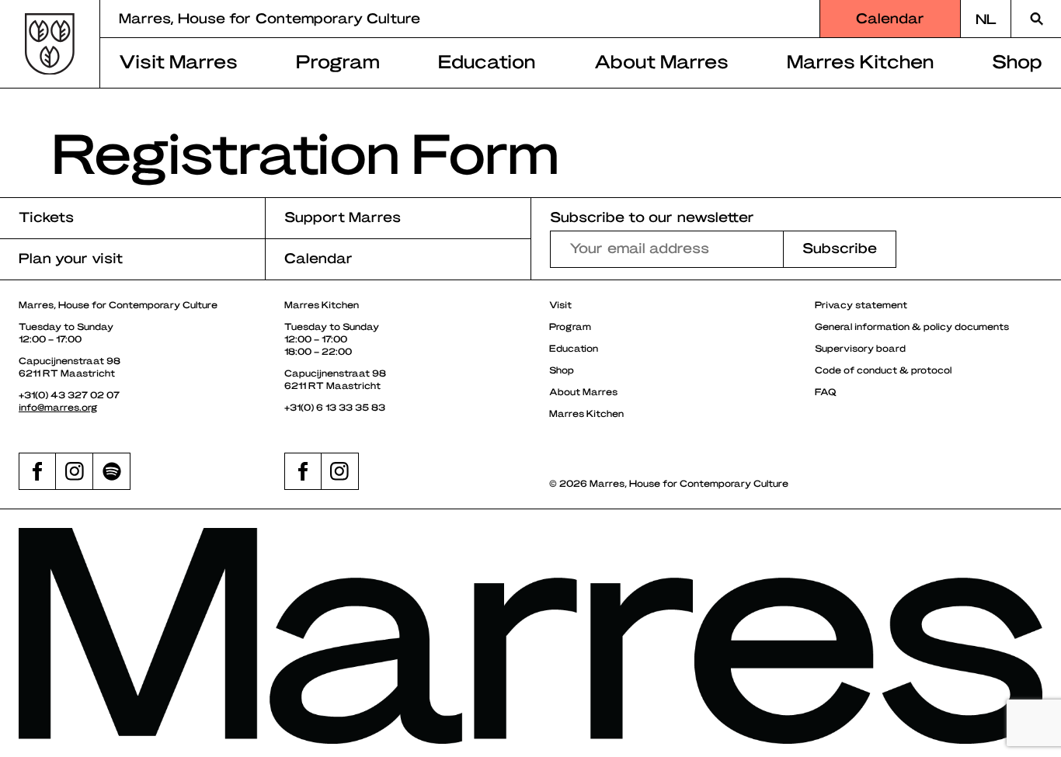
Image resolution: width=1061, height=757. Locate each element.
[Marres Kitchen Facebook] (303, 471)
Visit (560, 304)
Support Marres (342, 216)
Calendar (890, 17)
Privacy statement (861, 304)
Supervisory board (860, 347)
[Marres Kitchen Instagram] (340, 471)
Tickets (46, 216)
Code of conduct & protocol (883, 369)
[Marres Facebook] (37, 471)
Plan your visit (71, 257)
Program (338, 60)
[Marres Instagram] (74, 471)
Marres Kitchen (860, 60)
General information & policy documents (912, 326)
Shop (1017, 60)
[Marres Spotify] (111, 471)
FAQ (826, 391)
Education (486, 60)
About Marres (661, 60)
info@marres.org (58, 406)
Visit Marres (178, 60)
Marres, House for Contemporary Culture (269, 17)
